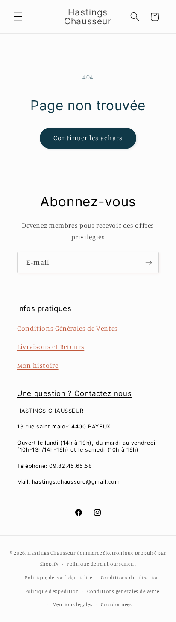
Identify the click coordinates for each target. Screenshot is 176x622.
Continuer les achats (88, 138)
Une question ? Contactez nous (74, 393)
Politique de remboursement (101, 564)
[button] (18, 16)
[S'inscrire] (148, 262)
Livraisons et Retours (50, 347)
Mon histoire (38, 365)
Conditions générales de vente (123, 591)
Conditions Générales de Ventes (67, 328)
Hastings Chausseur (51, 553)
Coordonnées (116, 604)
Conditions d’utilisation (130, 578)
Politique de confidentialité (58, 578)
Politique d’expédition (52, 591)
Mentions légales (73, 604)
